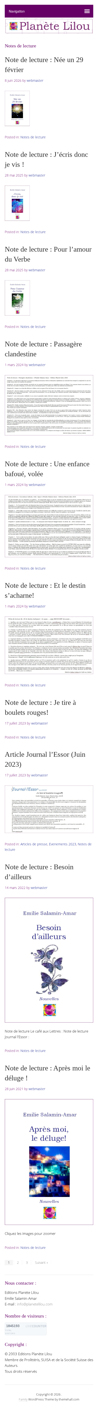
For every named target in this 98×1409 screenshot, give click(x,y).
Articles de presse (33, 844)
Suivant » (41, 1262)
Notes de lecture (33, 137)
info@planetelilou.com (35, 1304)
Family (23, 1399)
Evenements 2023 (62, 844)
